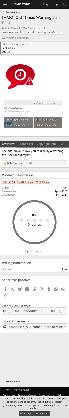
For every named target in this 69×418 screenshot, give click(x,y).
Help (59, 395)
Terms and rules (27, 395)
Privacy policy (46, 395)
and (19, 163)
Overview (8, 144)
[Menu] (5, 4)
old (43, 28)
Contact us (9, 395)
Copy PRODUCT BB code (16, 305)
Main (8, 390)
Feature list (25, 144)
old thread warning (13, 32)
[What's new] (57, 4)
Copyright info (46, 144)
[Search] (64, 4)
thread (30, 32)
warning (41, 32)
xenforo (53, 32)
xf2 (62, 32)
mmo (35, 28)
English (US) (24, 390)
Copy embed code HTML (16, 321)
